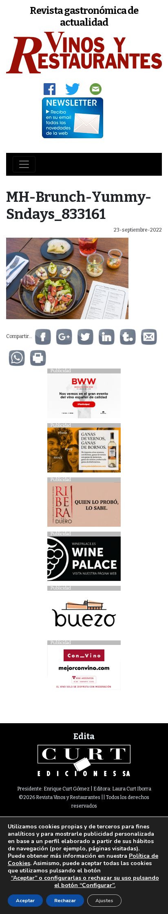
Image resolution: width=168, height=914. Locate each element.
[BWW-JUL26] (84, 397)
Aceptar (25, 900)
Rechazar (65, 900)
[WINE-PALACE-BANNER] (84, 560)
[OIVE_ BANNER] (84, 669)
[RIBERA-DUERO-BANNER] (84, 506)
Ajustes (104, 900)
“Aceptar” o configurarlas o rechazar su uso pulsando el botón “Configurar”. (85, 881)
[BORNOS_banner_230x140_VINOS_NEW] (84, 452)
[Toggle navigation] (24, 164)
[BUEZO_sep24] (84, 615)
